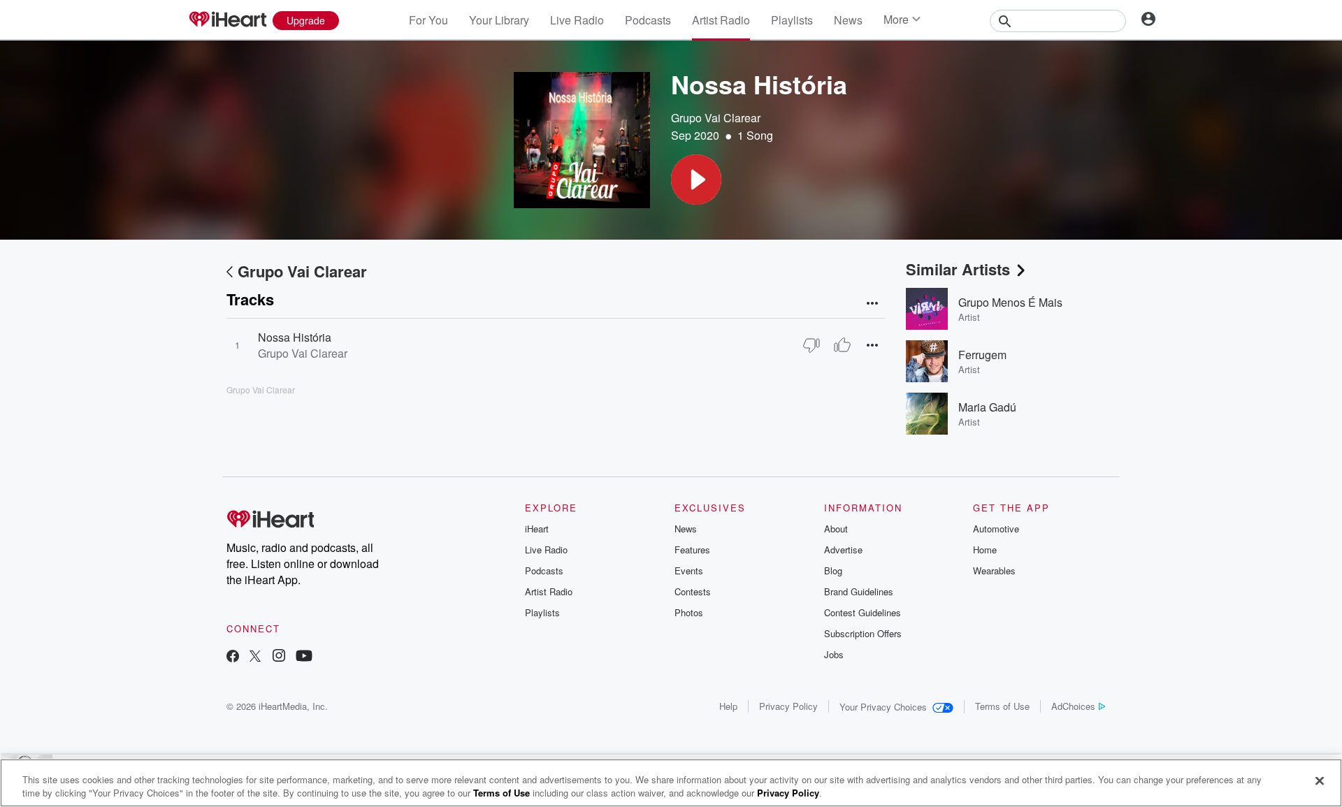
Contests (692, 591)
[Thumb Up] (842, 345)
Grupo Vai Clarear (715, 118)
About (836, 528)
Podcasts (648, 20)
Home (985, 549)
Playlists (792, 20)
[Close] (1319, 781)
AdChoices (1073, 706)
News (848, 20)
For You (428, 20)
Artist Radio (721, 20)
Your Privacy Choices (883, 706)
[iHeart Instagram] (279, 657)
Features (692, 549)
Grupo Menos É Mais (1010, 302)
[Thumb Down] (811, 345)
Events (688, 570)
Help (728, 706)
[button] (696, 179)
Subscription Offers (863, 633)
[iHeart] (227, 20)
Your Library (499, 20)
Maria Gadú (987, 407)
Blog (833, 570)
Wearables (994, 570)
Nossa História (294, 337)
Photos (688, 612)
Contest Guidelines (862, 612)
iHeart (537, 528)
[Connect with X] (255, 657)
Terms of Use (1002, 706)
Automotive (996, 528)
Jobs (834, 654)
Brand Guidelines (858, 591)
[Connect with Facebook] (232, 657)
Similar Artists (958, 269)
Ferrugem (982, 355)
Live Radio (577, 20)
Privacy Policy (788, 706)
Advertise (843, 549)
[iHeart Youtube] (304, 657)
